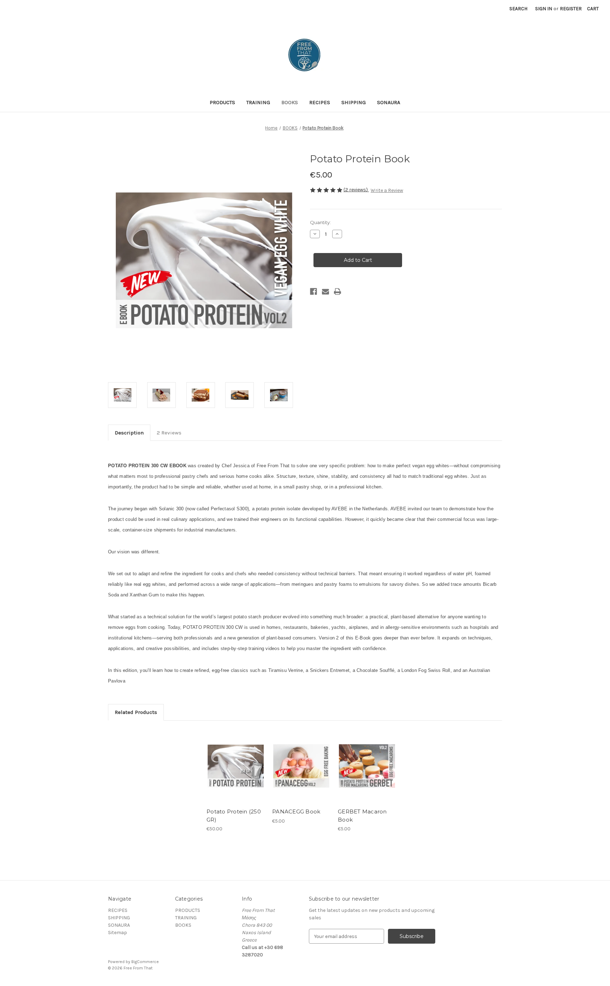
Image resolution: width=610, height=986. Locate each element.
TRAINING (258, 102)
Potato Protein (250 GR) (234, 815)
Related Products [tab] (136, 712)
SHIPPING (353, 102)
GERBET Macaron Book (362, 815)
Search (518, 9)
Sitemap (117, 933)
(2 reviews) (356, 190)
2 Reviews (169, 432)
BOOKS (289, 102)
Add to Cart (235, 772)
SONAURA (388, 102)
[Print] (337, 291)
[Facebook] (313, 291)
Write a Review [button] (387, 190)
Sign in (543, 9)
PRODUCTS (222, 102)
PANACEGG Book (296, 811)
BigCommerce (145, 961)
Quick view (235, 760)
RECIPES (319, 102)
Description (129, 432)
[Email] (325, 291)
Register (571, 9)
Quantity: (320, 222)
